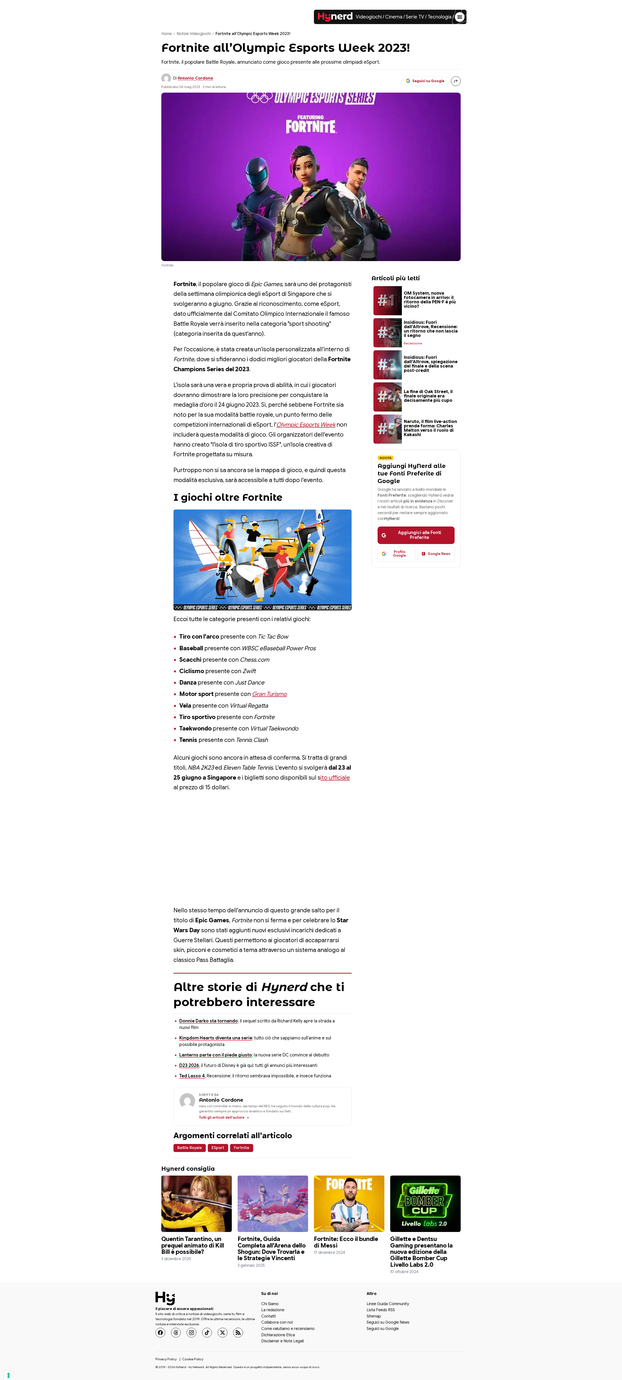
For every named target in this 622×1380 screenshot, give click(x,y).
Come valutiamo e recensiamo (288, 1329)
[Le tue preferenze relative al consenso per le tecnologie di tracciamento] (8, 1375)
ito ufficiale (335, 777)
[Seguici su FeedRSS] (238, 1332)
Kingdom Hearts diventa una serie (215, 1038)
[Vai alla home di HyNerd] (335, 17)
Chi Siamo (270, 1304)
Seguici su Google (383, 1329)
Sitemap (374, 1316)
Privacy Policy (166, 1359)
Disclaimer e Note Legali (282, 1341)
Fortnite (241, 1147)
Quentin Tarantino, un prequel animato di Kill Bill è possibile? (192, 1245)
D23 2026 (189, 1065)
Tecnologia (439, 17)
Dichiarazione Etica (278, 1335)
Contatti (268, 1316)
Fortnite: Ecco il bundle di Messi (346, 1242)
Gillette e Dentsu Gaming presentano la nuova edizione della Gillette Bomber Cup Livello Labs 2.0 (421, 1251)
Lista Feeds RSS (381, 1310)
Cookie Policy (192, 1359)
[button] (262, 560)
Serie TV (415, 17)
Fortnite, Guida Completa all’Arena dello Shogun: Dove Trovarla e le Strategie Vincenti (272, 1248)
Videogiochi (369, 17)
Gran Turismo (269, 694)
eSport (218, 1147)
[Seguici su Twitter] (222, 1332)
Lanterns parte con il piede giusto (215, 1055)
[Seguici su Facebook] (160, 1332)
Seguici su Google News (388, 1322)
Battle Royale (189, 1147)
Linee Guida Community (388, 1304)
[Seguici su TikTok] (207, 1332)
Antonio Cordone (195, 78)
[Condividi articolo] (456, 81)
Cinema (393, 17)
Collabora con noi (277, 1322)
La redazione (272, 1310)
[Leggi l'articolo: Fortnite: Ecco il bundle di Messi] (349, 1204)
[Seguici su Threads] (176, 1332)
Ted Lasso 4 (192, 1076)
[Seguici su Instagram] (191, 1332)
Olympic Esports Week (305, 424)
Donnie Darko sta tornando (208, 1021)
